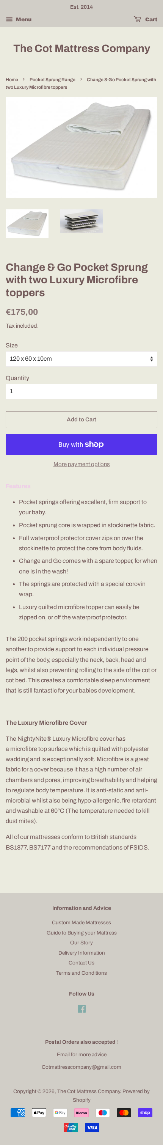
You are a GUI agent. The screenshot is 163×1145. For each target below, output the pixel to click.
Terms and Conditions (81, 973)
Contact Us (81, 963)
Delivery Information (81, 953)
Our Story (81, 943)
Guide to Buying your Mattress (82, 933)
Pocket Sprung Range (52, 79)
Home (12, 79)
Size (12, 345)
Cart (150, 19)
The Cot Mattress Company (81, 48)
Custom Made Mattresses (81, 922)
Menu (23, 19)
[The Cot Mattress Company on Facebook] (81, 1010)
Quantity (17, 378)
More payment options (81, 464)
